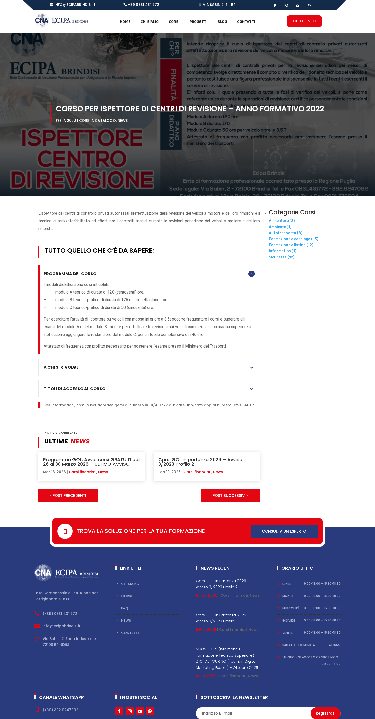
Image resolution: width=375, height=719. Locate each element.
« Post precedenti (68, 495)
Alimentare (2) (282, 221)
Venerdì (288, 633)
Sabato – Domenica (298, 645)
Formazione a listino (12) (291, 245)
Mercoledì (290, 608)
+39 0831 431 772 (143, 4)
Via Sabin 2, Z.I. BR (219, 4)
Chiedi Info (304, 21)
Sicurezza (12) (282, 257)
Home (125, 21)
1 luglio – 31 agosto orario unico (310, 657)
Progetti (198, 21)
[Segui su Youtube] (297, 5)
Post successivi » (230, 495)
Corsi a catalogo (97, 120)
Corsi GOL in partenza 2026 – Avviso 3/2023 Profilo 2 (200, 461)
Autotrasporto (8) (286, 233)
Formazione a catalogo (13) (293, 239)
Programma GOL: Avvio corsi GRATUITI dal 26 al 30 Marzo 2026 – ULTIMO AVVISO (91, 461)
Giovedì (288, 620)
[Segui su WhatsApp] (309, 5)
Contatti (246, 21)
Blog (222, 21)
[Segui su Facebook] (274, 5)
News (123, 120)
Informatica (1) (282, 251)
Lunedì (287, 584)
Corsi (174, 21)
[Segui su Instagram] (286, 5)
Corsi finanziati (82, 471)
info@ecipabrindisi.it (75, 4)
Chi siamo (150, 21)
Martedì (288, 596)
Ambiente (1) (280, 227)
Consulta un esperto (284, 531)
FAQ (124, 608)
